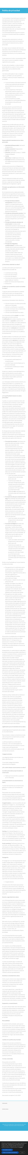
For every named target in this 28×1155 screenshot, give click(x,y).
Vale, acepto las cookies (7, 1149)
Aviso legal (6, 1125)
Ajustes (22, 1152)
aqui (15, 491)
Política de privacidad (13, 1125)
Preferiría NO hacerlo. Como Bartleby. (10, 1152)
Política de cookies (20, 1125)
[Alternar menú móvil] (25, 2)
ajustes (21, 1147)
